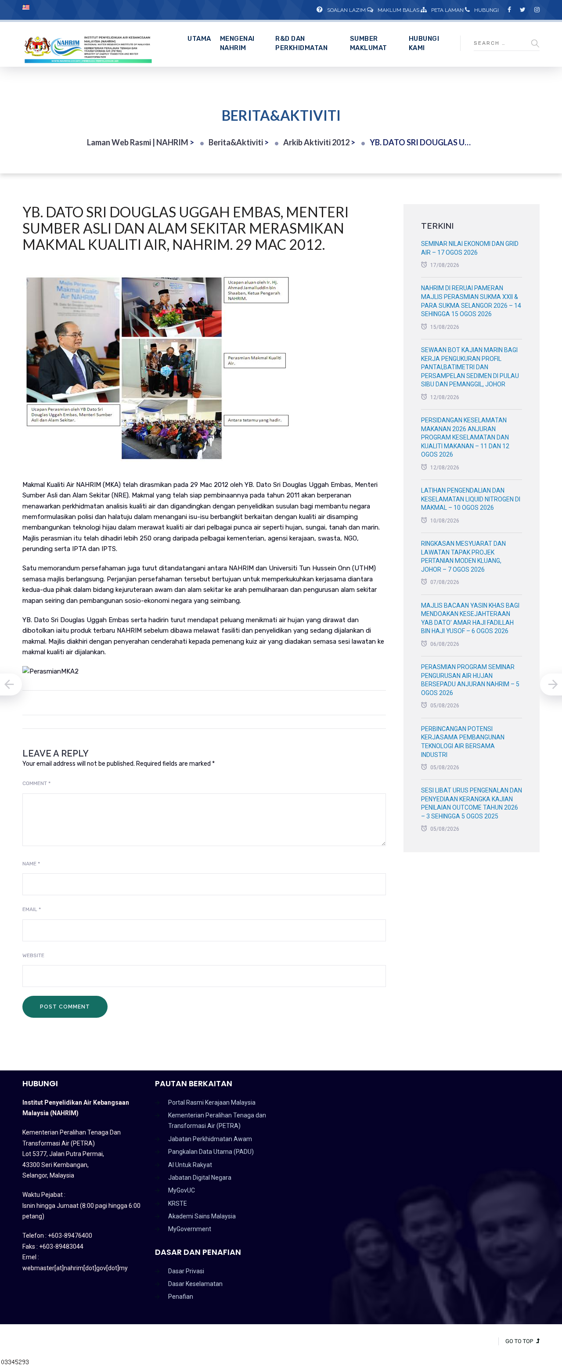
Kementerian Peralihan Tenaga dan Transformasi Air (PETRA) (217, 1120)
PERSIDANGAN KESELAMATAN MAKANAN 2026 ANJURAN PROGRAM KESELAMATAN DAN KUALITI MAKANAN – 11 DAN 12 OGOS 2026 (465, 437)
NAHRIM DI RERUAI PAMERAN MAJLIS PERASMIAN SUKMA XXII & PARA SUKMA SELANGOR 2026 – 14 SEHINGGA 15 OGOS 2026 (471, 301)
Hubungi (486, 10)
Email (31, 909)
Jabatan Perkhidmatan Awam (210, 1138)
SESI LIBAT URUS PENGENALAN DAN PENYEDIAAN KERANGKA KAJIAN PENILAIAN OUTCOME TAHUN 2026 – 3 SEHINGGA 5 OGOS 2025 (471, 803)
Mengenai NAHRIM (237, 43)
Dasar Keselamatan (195, 1283)
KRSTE (177, 1203)
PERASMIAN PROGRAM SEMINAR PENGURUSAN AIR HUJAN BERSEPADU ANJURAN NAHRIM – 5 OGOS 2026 (470, 679)
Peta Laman (447, 10)
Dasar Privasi (186, 1271)
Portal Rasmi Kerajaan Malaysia (212, 1102)
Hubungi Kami (424, 43)
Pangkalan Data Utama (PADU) (211, 1151)
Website (33, 955)
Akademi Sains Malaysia (202, 1216)
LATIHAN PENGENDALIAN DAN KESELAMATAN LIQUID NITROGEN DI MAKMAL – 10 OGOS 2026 (470, 499)
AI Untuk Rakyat (190, 1164)
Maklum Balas (398, 10)
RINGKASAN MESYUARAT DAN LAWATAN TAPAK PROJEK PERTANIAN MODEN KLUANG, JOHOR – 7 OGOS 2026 (463, 556)
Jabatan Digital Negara (199, 1177)
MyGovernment (189, 1228)
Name (31, 864)
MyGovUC (181, 1190)
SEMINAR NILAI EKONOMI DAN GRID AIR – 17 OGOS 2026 (470, 248)
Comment (36, 783)
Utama (199, 39)
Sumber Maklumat (368, 43)
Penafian (180, 1296)
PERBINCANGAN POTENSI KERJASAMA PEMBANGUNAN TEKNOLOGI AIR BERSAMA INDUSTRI (462, 741)
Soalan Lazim (346, 10)
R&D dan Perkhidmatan (301, 43)
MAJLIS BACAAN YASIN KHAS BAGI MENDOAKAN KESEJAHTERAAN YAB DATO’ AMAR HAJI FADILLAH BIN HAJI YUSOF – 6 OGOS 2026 (470, 618)
